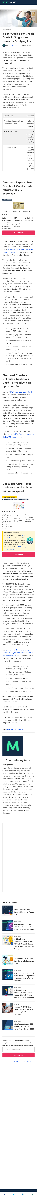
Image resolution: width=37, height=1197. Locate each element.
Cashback (10, 729)
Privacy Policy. (27, 1061)
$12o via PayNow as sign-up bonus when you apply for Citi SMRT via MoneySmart (17, 652)
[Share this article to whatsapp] (32, 1194)
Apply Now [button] (18, 232)
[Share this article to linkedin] (23, 1194)
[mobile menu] (34, 2)
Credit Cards (18, 729)
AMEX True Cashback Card (20, 392)
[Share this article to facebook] (4, 1194)
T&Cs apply (22, 547)
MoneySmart (13, 45)
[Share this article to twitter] (13, 1194)
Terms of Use (13, 1061)
